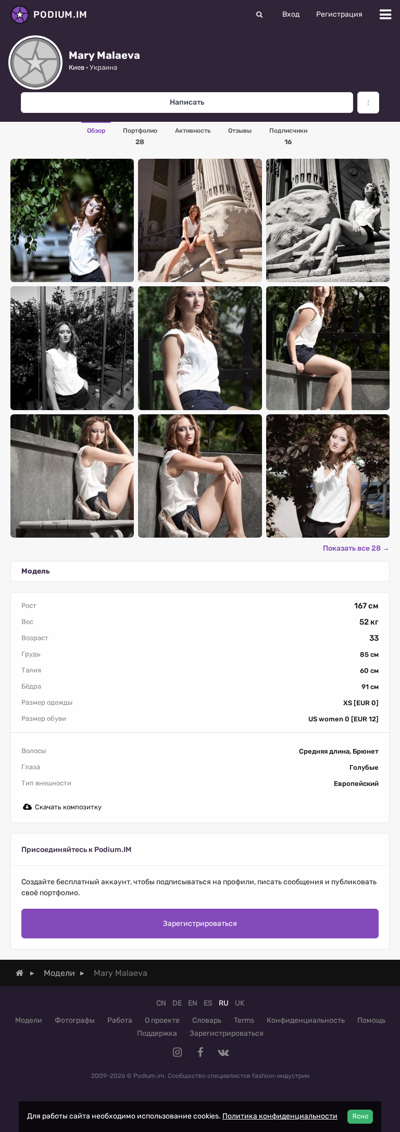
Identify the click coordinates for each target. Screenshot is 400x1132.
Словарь (206, 1020)
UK (239, 1003)
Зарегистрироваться (200, 923)
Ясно (360, 1116)
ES (208, 1003)
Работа (119, 1020)
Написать (187, 102)
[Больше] (368, 102)
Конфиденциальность (306, 1020)
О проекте (162, 1020)
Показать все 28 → (356, 548)
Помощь (371, 1020)
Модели (28, 1020)
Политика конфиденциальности (280, 1116)
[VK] (223, 1052)
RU (224, 1003)
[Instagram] (177, 1052)
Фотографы (75, 1020)
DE (177, 1003)
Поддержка (157, 1033)
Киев (76, 67)
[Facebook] (200, 1052)
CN (161, 1003)
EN (192, 1003)
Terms (244, 1020)
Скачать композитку (68, 807)
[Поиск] (259, 14)
